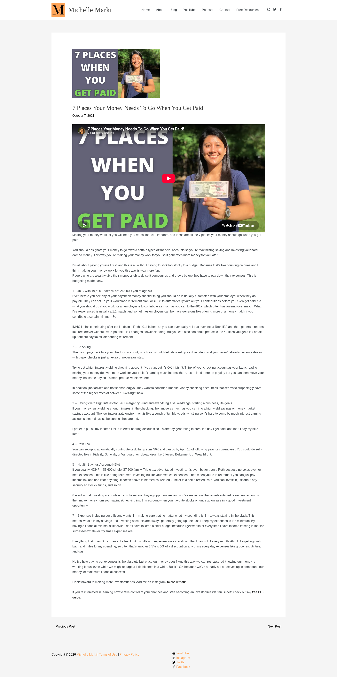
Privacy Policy (129, 654)
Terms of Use (108, 654)
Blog (173, 9)
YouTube (189, 9)
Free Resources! (247, 9)
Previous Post (63, 626)
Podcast (207, 9)
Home (145, 9)
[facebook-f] (280, 9)
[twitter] (276, 9)
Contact (224, 9)
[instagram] (270, 9)
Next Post (276, 626)
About (160, 9)
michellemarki (176, 582)
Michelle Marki (90, 10)
